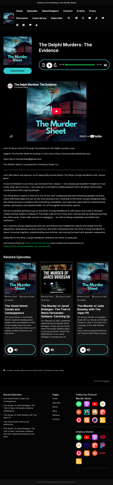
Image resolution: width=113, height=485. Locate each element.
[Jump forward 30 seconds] (55, 64)
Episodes (32, 11)
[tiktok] (96, 18)
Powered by (102, 381)
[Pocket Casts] (103, 414)
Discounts (22, 18)
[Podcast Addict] (87, 422)
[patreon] (30, 25)
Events (81, 11)
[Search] (68, 18)
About (55, 407)
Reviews (56, 415)
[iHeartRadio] (103, 439)
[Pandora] (103, 447)
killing (61, 370)
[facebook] (76, 18)
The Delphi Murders (51, 370)
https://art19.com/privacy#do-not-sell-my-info (26, 246)
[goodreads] (23, 25)
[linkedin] (17, 25)
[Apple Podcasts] (87, 406)
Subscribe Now (17, 71)
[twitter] (102, 18)
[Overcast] (95, 414)
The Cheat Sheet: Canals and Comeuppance (16, 309)
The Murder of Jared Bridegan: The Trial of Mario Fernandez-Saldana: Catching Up (55, 311)
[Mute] (105, 65)
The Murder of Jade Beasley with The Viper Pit (90, 309)
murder (17, 370)
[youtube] (89, 18)
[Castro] (87, 414)
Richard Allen (38, 370)
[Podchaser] (95, 422)
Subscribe (56, 18)
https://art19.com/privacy (38, 243)
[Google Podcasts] (103, 406)
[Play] (49, 65)
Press (92, 11)
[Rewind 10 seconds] (43, 64)
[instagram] (83, 18)
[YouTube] (95, 406)
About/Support (50, 11)
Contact (67, 11)
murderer (9, 370)
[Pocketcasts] (95, 447)
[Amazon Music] (87, 447)
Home (19, 11)
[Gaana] (103, 455)
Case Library (39, 18)
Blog (55, 411)
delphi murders (26, 370)
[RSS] (103, 422)
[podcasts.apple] (36, 25)
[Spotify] (79, 406)
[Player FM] (79, 422)
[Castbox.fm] (79, 414)
